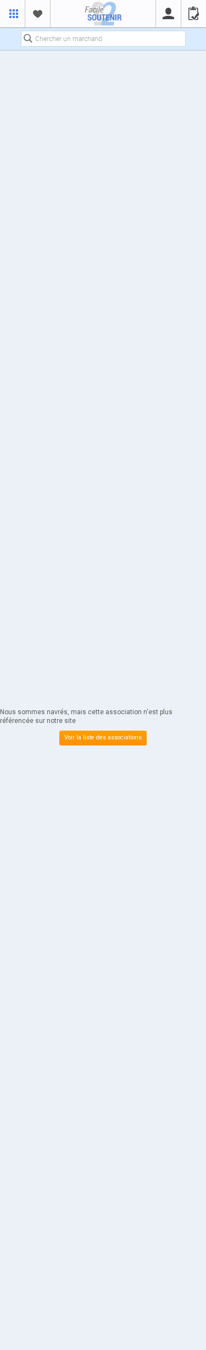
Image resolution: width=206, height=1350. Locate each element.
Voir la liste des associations (103, 737)
